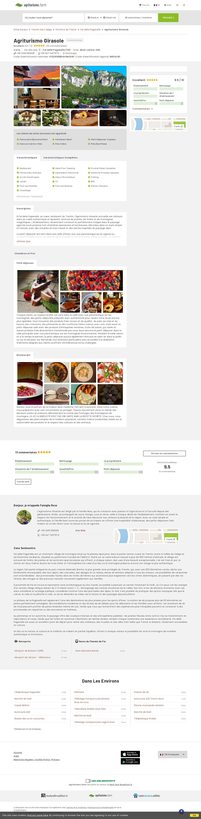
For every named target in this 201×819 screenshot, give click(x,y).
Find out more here (37, 815)
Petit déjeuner (25, 263)
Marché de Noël (22, 698)
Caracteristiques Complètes (60, 157)
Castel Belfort (21, 705)
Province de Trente (66, 29)
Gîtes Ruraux (21, 29)
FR (159, 5)
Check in (94, 17)
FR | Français (172, 754)
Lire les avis (23, 481)
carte (17, 49)
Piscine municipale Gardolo (149, 705)
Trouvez (167, 17)
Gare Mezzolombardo (87, 650)
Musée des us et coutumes (29, 718)
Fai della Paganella (90, 29)
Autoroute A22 (22, 712)
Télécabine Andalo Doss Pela (90, 708)
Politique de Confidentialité (101, 807)
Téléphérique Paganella (27, 692)
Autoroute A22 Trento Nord (148, 698)
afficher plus (24, 241)
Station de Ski (141, 692)
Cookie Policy (20, 810)
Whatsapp (71, 53)
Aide (169, 5)
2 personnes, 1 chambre (139, 17)
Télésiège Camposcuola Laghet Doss (94, 722)
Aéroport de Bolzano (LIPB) (28, 650)
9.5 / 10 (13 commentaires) (40, 45)
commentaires (141, 108)
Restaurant (23, 355)
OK (194, 815)
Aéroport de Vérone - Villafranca (32, 657)
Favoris (145, 5)
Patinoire (79, 692)
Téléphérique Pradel (145, 718)
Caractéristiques (27, 157)
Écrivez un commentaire (164, 453)
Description (24, 208)
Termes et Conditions (76, 807)
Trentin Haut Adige (41, 29)
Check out (110, 17)
